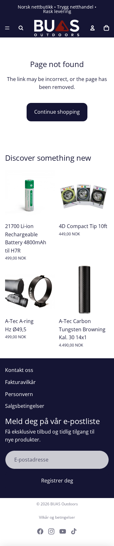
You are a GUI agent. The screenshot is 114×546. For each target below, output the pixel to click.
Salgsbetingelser (24, 405)
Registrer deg (57, 480)
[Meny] (7, 28)
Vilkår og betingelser (57, 517)
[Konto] (92, 28)
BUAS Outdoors (64, 504)
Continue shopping (57, 111)
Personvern (19, 394)
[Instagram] (51, 531)
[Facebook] (40, 531)
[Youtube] (62, 531)
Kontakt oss (19, 370)
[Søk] (21, 28)
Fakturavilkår (20, 382)
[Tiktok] (74, 531)
